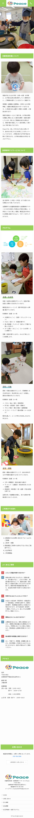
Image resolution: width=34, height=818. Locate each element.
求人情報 (5, 802)
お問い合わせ (7, 799)
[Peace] (17, 3)
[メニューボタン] (3, 3)
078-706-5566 (17, 756)
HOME (5, 795)
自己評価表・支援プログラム (11, 809)
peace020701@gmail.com (21, 788)
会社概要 (5, 806)
